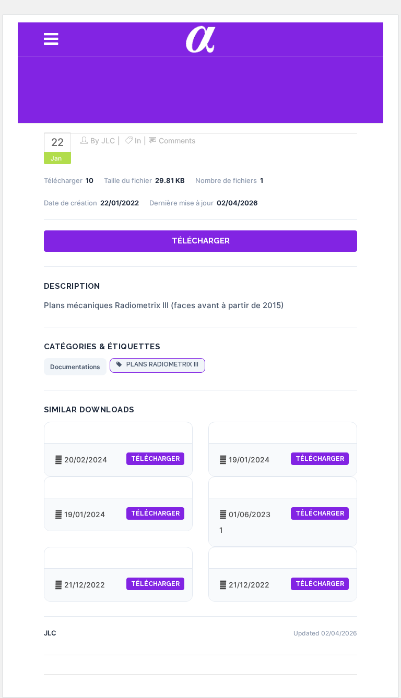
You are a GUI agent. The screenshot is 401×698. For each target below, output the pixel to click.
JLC (108, 140)
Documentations (75, 367)
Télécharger (201, 241)
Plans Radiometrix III (160, 364)
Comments (177, 140)
